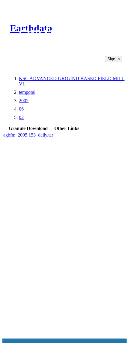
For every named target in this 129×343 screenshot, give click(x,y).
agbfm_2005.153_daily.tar (28, 134)
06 (21, 108)
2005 (23, 100)
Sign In (113, 59)
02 (21, 117)
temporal (27, 92)
